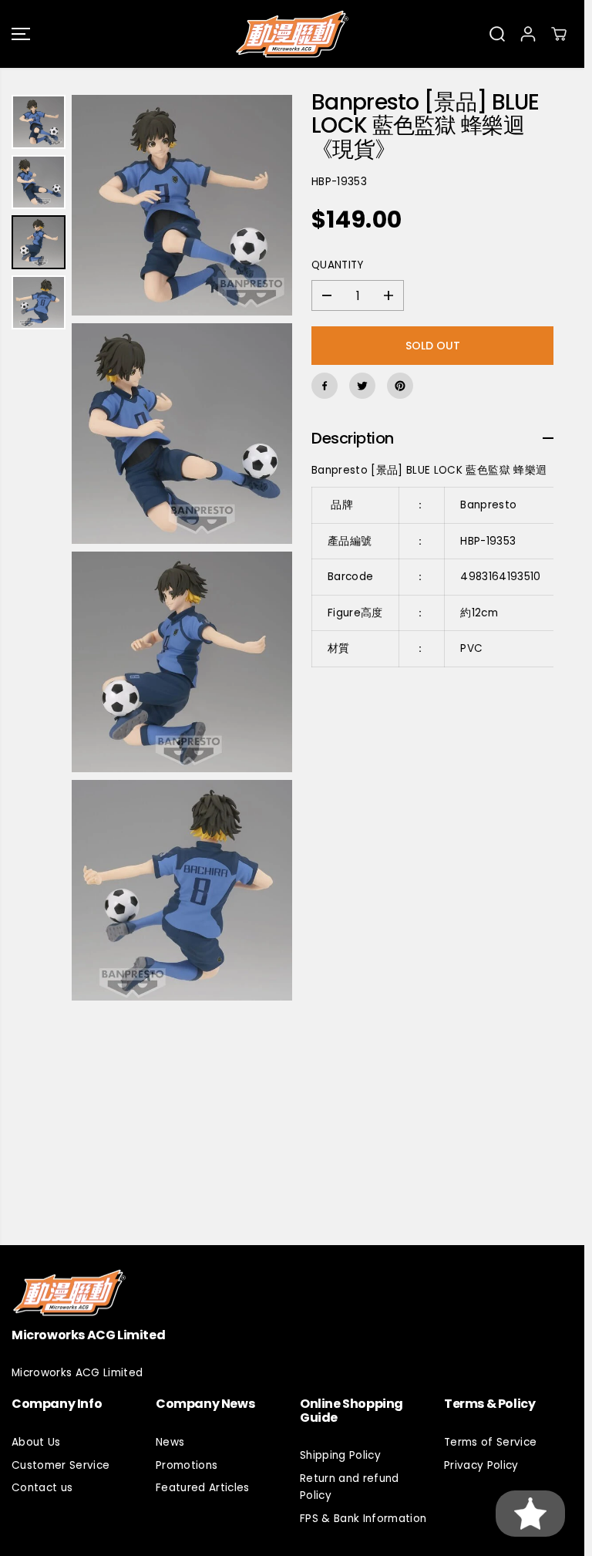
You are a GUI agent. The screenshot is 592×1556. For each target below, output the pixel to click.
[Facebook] (324, 386)
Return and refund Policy (349, 1487)
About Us (36, 1442)
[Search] (497, 34)
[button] (21, 34)
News (170, 1442)
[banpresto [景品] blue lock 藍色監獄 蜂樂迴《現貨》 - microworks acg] (182, 205)
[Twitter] (362, 386)
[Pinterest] (400, 386)
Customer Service (60, 1465)
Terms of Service (490, 1442)
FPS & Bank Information (363, 1518)
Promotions (186, 1465)
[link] (292, 1292)
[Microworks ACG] (292, 34)
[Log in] (528, 34)
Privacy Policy (481, 1465)
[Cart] (559, 34)
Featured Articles (203, 1487)
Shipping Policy (340, 1455)
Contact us (42, 1487)
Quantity (337, 265)
